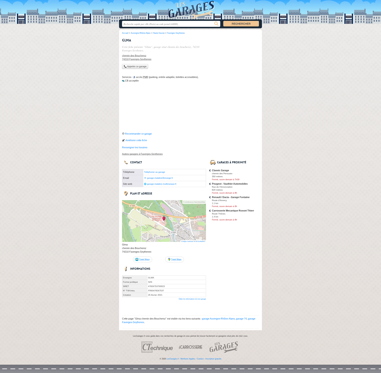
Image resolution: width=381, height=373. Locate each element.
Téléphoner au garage (154, 172)
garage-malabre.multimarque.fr (162, 184)
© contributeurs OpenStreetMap (194, 202)
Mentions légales (188, 359)
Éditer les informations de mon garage (192, 299)
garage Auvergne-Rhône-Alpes (218, 318)
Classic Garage (220, 170)
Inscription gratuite (213, 359)
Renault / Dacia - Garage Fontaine (231, 197)
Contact (200, 359)
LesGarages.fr (173, 359)
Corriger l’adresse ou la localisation (193, 241)
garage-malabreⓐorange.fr (160, 178)
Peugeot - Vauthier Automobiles (230, 184)
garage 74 (241, 318)
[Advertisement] (190, 108)
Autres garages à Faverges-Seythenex (142, 154)
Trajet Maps (176, 259)
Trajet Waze (144, 259)
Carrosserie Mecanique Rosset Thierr (233, 210)
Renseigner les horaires (134, 147)
